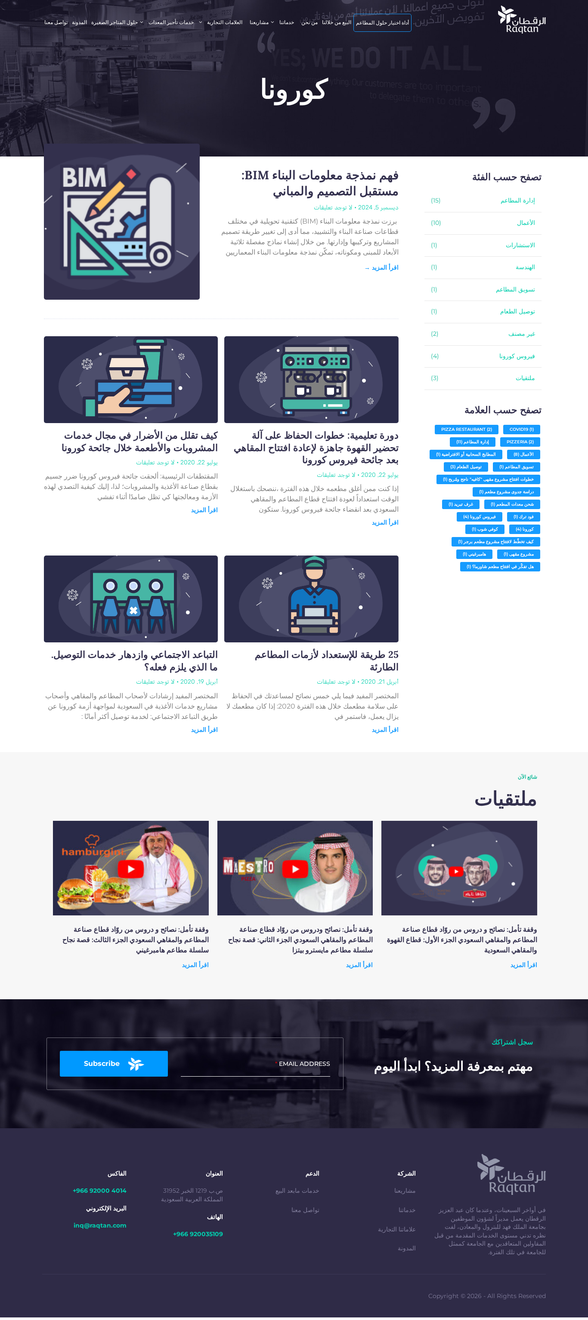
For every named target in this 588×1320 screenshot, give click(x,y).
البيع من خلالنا (336, 22)
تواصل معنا (305, 1210)
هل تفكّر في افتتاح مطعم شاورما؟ (500, 566)
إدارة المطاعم (518, 200)
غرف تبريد (461, 504)
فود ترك (524, 516)
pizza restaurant (466, 429)
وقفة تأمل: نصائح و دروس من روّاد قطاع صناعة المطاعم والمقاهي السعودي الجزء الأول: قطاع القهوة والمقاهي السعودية (462, 939)
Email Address (302, 1064)
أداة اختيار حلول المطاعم (382, 22)
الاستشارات (520, 245)
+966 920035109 (198, 1234)
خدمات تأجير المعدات (171, 22)
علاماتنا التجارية (397, 1229)
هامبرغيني (474, 554)
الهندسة (525, 267)
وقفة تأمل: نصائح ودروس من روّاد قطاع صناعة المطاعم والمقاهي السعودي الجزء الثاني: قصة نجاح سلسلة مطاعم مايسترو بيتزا (300, 939)
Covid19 (522, 429)
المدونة (79, 22)
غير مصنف (521, 334)
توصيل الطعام (517, 311)
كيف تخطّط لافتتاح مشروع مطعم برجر (496, 541)
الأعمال (526, 223)
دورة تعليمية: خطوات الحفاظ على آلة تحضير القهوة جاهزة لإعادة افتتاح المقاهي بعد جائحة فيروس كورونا (316, 447)
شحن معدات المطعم (512, 504)
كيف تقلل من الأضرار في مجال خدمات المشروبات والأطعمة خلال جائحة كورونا (140, 441)
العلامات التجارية (224, 22)
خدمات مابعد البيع (297, 1190)
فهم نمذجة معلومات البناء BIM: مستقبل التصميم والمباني (320, 182)
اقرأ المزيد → (381, 267)
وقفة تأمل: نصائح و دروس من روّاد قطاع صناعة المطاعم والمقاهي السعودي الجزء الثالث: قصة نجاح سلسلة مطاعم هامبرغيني (135, 939)
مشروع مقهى (519, 554)
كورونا (525, 529)
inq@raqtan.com (100, 1225)
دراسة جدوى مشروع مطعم (506, 491)
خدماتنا (407, 1210)
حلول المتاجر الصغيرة (114, 22)
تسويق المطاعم (515, 289)
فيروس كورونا (517, 356)
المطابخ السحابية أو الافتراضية (466, 454)
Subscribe (102, 1063)
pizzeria (520, 442)
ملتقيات (525, 378)
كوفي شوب (485, 529)
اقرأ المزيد (385, 522)
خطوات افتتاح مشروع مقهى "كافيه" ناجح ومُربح (488, 479)
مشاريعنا (405, 1190)
